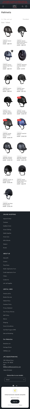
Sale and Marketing (8, 333)
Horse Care (6, 237)
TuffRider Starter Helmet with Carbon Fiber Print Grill (22, 42)
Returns (5, 319)
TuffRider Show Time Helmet (21, 89)
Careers (5, 261)
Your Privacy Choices (8, 311)
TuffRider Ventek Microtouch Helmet (22, 111)
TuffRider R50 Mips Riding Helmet (8, 204)
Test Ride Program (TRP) (9, 330)
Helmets (8, 22)
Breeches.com (6, 343)
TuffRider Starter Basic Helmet (7, 89)
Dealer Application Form (9, 269)
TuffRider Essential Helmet (21, 134)
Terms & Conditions (8, 326)
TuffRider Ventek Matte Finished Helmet (7, 135)
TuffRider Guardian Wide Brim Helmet (21, 158)
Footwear (5, 222)
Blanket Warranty (7, 297)
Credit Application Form (9, 272)
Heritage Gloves (7, 347)
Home (2, 22)
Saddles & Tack (7, 226)
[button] (22, 6)
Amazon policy (7, 293)
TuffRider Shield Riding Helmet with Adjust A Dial (21, 181)
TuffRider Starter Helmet (7, 41)
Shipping (5, 322)
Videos (5, 276)
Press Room (6, 265)
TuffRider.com (6, 351)
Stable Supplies (7, 233)
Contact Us (6, 279)
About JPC (5, 258)
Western (5, 244)
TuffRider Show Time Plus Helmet (7, 111)
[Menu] (3, 6)
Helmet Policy (6, 301)
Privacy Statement (7, 308)
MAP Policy (6, 315)
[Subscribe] (23, 380)
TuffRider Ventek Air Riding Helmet (8, 180)
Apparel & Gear (7, 218)
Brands (5, 248)
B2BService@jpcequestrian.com (12, 367)
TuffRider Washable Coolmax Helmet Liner (22, 66)
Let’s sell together (7, 283)
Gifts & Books (6, 240)
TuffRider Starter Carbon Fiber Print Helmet (7, 66)
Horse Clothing (7, 229)
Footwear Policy (7, 304)
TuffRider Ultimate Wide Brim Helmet (7, 158)
